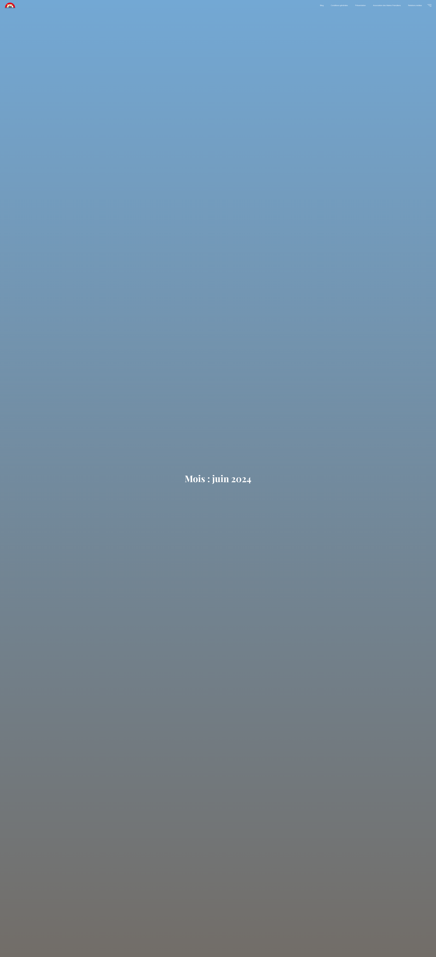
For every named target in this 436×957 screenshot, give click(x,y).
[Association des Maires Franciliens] (10, 5)
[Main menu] (429, 5)
